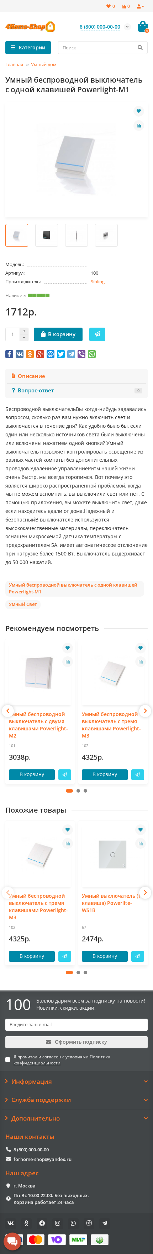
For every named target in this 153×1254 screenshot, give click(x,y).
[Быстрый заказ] (97, 334)
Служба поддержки (41, 1100)
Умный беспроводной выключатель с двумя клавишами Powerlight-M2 (38, 725)
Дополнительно (35, 1118)
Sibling (98, 281)
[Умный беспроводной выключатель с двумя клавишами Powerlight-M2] (40, 673)
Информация (31, 1081)
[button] (69, 791)
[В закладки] (138, 111)
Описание (31, 376)
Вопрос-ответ (78, 390)
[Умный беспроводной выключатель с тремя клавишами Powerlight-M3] (113, 673)
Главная (14, 64)
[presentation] (8, 711)
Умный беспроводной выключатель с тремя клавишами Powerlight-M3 (111, 725)
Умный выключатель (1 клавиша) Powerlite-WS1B (111, 902)
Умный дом (44, 64)
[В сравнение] (138, 125)
